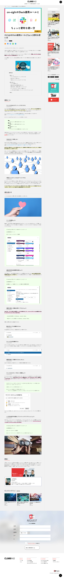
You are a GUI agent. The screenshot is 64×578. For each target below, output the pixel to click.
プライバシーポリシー (32, 543)
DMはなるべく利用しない (15, 78)
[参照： (17, 145)
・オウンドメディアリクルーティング (32, 563)
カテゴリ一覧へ (57, 79)
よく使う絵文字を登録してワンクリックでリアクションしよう (22, 90)
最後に (11, 92)
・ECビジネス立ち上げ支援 (44, 560)
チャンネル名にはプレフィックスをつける (18, 76)
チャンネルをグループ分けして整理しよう (18, 88)
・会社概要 (54, 560)
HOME (5, 6)
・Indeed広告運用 (29, 560)
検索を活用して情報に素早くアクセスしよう (19, 86)
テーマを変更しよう (14, 83)
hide (11, 72)
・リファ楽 (21, 560)
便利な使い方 (12, 82)
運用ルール (12, 75)
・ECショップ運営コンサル (44, 563)
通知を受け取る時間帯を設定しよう (17, 85)
